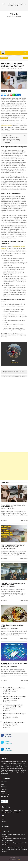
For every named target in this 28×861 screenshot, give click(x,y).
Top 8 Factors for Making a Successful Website (14, 376)
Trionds (14, 14)
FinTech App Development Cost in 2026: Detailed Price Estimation (14, 664)
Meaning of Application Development (11, 137)
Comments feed (5, 824)
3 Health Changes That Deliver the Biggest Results (12, 625)
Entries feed (4, 821)
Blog (3, 784)
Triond (19, 859)
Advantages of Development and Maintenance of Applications (14, 141)
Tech (9, 91)
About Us (9, 4)
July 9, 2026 (5, 548)
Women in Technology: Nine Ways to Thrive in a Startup (13, 372)
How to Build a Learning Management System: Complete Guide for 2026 (13, 584)
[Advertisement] (14, 36)
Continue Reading (23, 520)
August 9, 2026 (5, 508)
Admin (21, 69)
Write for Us (17, 5)
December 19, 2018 (12, 69)
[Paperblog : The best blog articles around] (4, 802)
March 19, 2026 (5, 628)
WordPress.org (5, 826)
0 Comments (5, 520)
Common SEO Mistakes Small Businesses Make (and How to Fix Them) (13, 505)
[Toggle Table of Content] (24, 135)
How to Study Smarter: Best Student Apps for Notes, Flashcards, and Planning (13, 545)
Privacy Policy (21, 4)
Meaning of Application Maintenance (12, 139)
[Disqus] (14, 397)
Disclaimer (15, 4)
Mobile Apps (3, 91)
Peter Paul (12, 586)
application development (6, 125)
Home (4, 4)
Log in (3, 819)
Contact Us (10, 5)
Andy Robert (13, 548)
